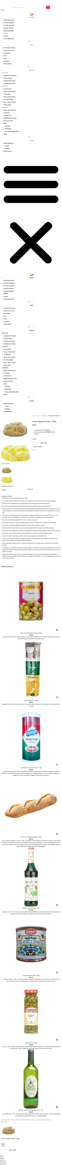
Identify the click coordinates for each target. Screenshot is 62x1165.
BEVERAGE (5, 107)
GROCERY (5, 86)
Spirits (5, 134)
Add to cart (43, 443)
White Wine (8, 129)
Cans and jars (7, 89)
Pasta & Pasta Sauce (9, 81)
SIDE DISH (5, 73)
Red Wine (7, 126)
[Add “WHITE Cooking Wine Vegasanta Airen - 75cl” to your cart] (60, 420)
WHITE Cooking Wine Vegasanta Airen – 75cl (31, 1110)
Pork (5, 55)
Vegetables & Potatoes (10, 75)
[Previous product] (57, 418)
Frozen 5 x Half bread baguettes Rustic (31, 837)
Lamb (5, 58)
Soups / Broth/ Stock (9, 91)
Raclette (7, 148)
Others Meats (7, 63)
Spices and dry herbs (9, 97)
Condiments (7, 94)
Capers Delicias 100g (31, 1042)
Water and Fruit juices (10, 110)
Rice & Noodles (8, 78)
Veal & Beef (7, 53)
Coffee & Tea (7, 115)
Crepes (7, 146)
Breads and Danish (9, 20)
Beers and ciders (8, 121)
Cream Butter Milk (9, 38)
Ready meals (7, 105)
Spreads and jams (9, 28)
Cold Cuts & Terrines (9, 48)
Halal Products (8, 151)
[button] (31, 213)
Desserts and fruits (9, 25)
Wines (5, 123)
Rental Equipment (8, 143)
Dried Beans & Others (10, 83)
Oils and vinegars (8, 99)
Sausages (6, 61)
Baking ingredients (9, 30)
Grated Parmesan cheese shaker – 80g (31, 767)
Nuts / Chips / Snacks (10, 102)
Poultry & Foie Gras (9, 50)
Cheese (6, 36)
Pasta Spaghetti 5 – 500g (31, 700)
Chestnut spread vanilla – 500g (31, 975)
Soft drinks (7, 112)
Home (33, 415)
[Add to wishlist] (60, 418)
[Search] (48, 7)
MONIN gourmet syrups (10, 118)
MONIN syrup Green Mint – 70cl (31, 908)
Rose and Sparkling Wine (12, 131)
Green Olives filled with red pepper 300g (31, 633)
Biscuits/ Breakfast (9, 22)
